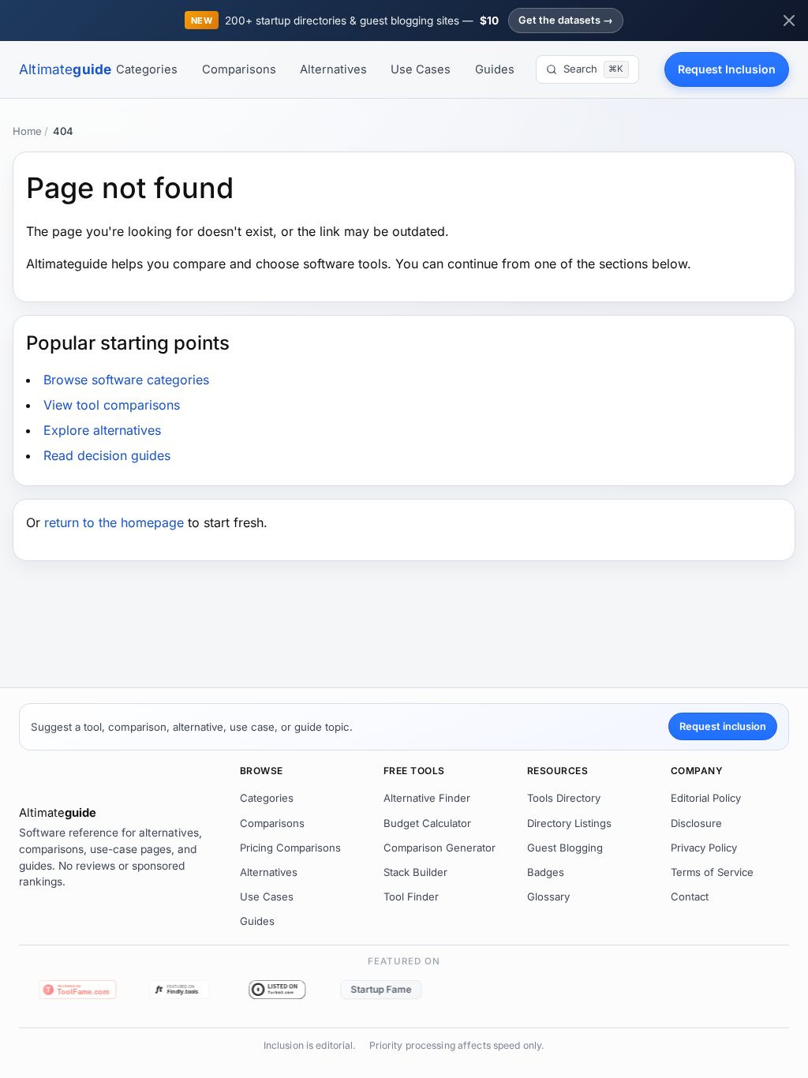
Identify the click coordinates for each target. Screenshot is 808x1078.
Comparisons (239, 69)
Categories (147, 69)
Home (27, 131)
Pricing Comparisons (290, 847)
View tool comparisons (111, 405)
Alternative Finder (426, 798)
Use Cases (421, 69)
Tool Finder (411, 896)
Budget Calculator (427, 823)
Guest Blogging (565, 847)
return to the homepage (114, 522)
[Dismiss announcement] (789, 20)
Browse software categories (126, 379)
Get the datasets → (565, 20)
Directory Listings (569, 823)
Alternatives (333, 69)
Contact (690, 896)
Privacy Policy (704, 847)
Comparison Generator (439, 847)
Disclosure (696, 823)
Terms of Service (712, 872)
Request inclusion (722, 726)
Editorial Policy (706, 798)
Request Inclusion (727, 69)
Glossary (548, 896)
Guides (494, 69)
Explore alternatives (102, 430)
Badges (545, 872)
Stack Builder (415, 872)
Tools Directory (563, 798)
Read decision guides (106, 455)
